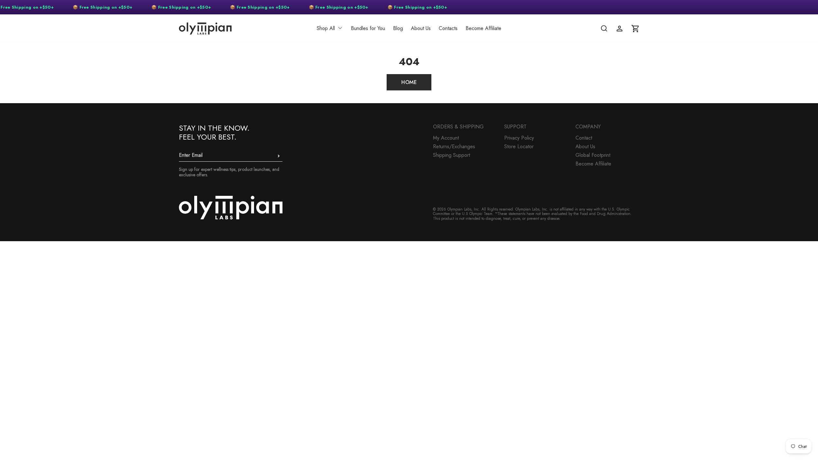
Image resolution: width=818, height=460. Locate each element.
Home (409, 82)
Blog (398, 28)
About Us (421, 28)
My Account (446, 138)
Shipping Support (451, 155)
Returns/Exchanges (454, 146)
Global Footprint (592, 155)
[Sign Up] (278, 156)
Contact (583, 138)
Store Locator (519, 146)
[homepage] (225, 28)
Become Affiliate (483, 28)
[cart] (635, 28)
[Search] (604, 28)
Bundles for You (368, 28)
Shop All (326, 28)
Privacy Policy (519, 138)
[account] (619, 28)
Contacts (448, 28)
